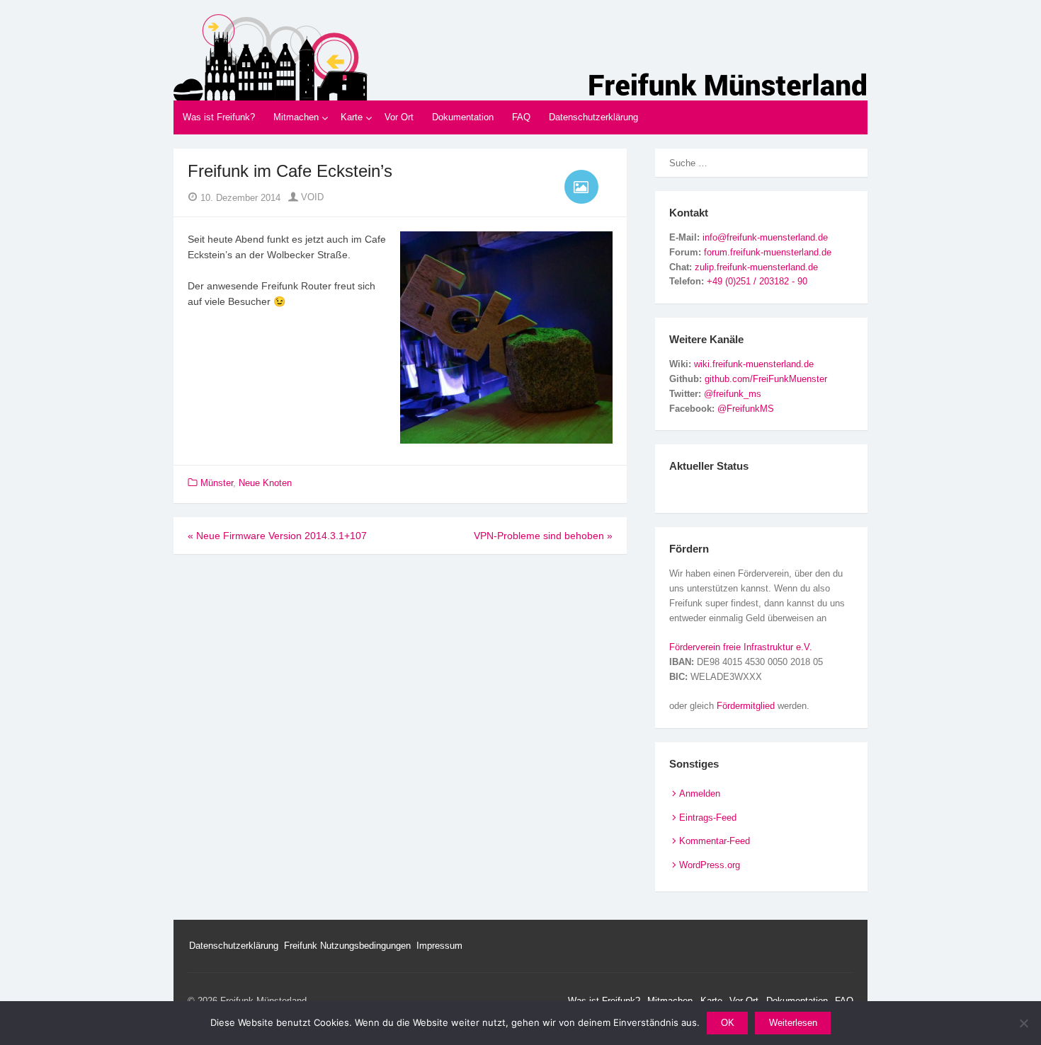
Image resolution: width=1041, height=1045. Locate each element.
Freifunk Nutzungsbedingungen (347, 945)
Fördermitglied (746, 705)
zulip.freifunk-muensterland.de (756, 267)
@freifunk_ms (732, 393)
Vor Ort (399, 117)
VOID (311, 197)
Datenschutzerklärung (593, 117)
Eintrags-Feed (707, 817)
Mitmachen (296, 117)
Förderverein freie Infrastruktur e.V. (740, 647)
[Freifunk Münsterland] (521, 57)
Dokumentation (463, 117)
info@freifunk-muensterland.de (765, 237)
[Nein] (1023, 1023)
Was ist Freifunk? (219, 117)
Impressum (439, 945)
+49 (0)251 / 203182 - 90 (757, 281)
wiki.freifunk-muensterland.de (754, 364)
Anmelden (699, 793)
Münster (216, 483)
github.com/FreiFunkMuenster (766, 379)
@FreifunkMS (745, 408)
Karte (352, 117)
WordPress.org (709, 865)
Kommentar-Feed (714, 841)
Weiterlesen (793, 1022)
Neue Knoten (265, 483)
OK (727, 1022)
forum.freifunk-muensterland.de (767, 252)
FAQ (521, 117)
